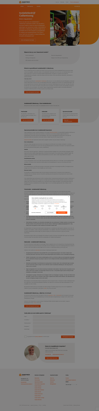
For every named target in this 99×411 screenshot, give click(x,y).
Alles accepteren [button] (61, 212)
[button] (36, 212)
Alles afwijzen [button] (50, 212)
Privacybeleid (56, 203)
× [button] (68, 196)
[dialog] (49, 205)
